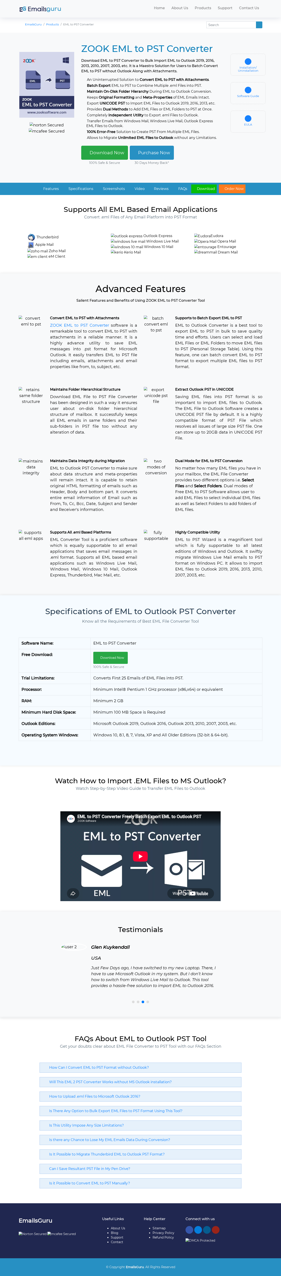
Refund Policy (163, 1237)
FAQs (182, 189)
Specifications (80, 189)
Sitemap (159, 1228)
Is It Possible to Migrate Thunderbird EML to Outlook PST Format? (106, 1154)
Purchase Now (153, 152)
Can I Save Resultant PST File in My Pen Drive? (88, 1169)
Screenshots (113, 189)
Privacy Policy (163, 1233)
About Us (179, 8)
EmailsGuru (33, 24)
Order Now (234, 189)
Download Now (106, 152)
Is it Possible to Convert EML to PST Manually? (88, 1183)
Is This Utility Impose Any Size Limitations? (85, 1125)
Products (203, 8)
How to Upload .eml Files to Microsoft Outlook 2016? (93, 1096)
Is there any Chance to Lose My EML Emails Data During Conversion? (108, 1140)
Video (139, 189)
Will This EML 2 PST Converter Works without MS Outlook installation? (109, 1082)
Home (159, 8)
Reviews (161, 189)
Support (225, 8)
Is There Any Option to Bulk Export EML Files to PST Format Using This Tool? (114, 1111)
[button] (133, 1002)
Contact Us (249, 8)
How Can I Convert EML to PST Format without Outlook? (98, 1067)
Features (50, 189)
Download (205, 189)
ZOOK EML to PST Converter (79, 325)
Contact (117, 1242)
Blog (114, 1233)
